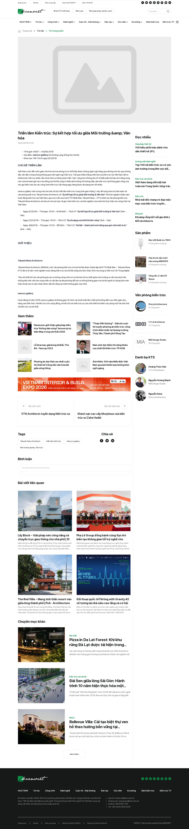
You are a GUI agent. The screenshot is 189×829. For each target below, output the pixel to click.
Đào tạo (104, 791)
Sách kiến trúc (147, 791)
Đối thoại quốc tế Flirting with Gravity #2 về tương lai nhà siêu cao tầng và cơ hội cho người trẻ (103, 603)
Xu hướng (131, 791)
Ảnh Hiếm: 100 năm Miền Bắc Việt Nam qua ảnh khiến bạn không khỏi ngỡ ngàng (111, 365)
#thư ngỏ (79, 11)
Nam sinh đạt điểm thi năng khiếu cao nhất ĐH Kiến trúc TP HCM (110, 347)
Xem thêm (74, 754)
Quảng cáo (22, 3)
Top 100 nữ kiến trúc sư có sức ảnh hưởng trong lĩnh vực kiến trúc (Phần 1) (153, 167)
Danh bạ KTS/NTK (69, 3)
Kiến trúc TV (165, 791)
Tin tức (36, 791)
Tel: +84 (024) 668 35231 (119, 807)
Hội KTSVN (23, 791)
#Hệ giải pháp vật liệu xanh (100, 11)
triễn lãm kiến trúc (53, 441)
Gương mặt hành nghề (145, 161)
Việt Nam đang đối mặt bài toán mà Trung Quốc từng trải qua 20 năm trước (152, 184)
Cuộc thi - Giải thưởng (85, 791)
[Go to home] (32, 11)
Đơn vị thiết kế (87, 3)
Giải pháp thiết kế (143, 144)
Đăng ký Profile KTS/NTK (71, 823)
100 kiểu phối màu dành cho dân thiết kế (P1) (151, 149)
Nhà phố (139, 214)
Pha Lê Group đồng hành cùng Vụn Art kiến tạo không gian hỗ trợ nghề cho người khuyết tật (101, 539)
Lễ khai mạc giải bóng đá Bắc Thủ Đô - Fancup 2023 (51, 347)
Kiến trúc (139, 196)
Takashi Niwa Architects (30, 441)
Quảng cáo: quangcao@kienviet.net (123, 801)
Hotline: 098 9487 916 (118, 804)
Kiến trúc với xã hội (77, 677)
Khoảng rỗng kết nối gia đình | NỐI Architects (152, 219)
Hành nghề (65, 791)
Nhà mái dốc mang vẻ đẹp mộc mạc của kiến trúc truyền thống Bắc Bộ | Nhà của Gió (153, 202)
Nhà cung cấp (50, 3)
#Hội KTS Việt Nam (62, 11)
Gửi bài (35, 3)
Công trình (50, 791)
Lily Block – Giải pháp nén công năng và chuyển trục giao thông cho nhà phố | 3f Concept (43, 539)
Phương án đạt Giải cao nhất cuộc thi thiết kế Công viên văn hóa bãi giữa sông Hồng (52, 365)
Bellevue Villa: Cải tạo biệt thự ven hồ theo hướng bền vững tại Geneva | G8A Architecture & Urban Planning (98, 724)
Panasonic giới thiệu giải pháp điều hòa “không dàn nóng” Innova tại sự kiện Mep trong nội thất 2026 (52, 328)
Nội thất (73, 636)
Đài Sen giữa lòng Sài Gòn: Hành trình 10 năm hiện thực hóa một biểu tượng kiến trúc (97, 683)
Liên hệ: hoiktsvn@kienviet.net (121, 798)
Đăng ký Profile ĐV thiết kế (97, 823)
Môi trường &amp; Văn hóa (31, 447)
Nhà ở (72, 718)
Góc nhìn (118, 791)
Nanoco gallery (73, 441)
